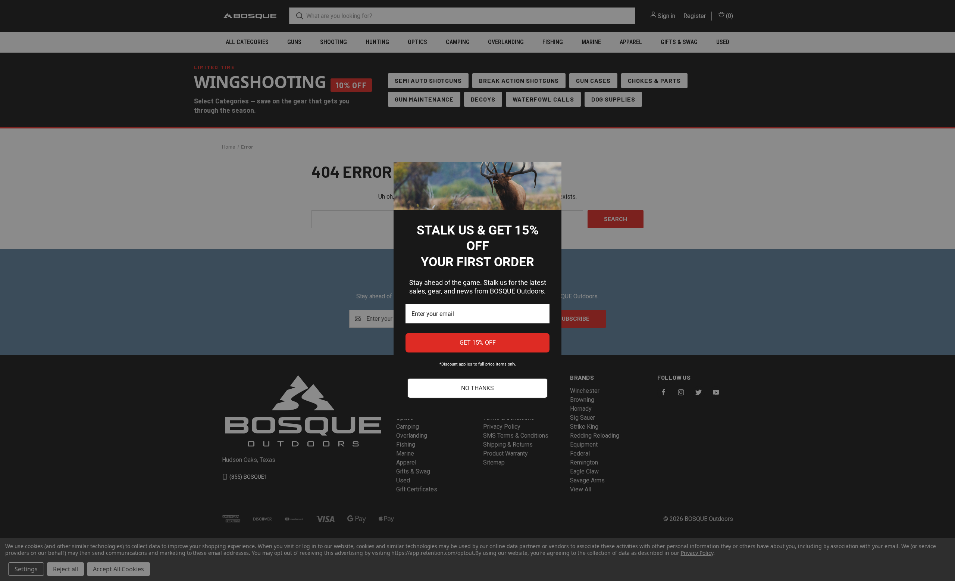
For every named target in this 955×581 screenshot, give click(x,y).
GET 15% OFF (478, 342)
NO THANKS (477, 388)
